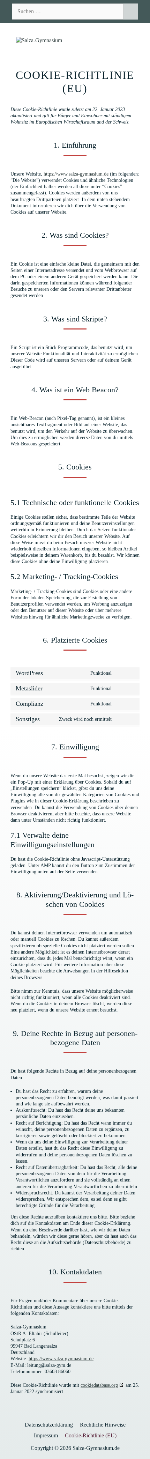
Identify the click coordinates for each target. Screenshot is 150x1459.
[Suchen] (130, 11)
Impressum (46, 1435)
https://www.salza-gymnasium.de (76, 174)
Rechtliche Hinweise (103, 1425)
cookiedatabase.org (99, 1385)
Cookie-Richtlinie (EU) (91, 1435)
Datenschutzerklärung (49, 1425)
